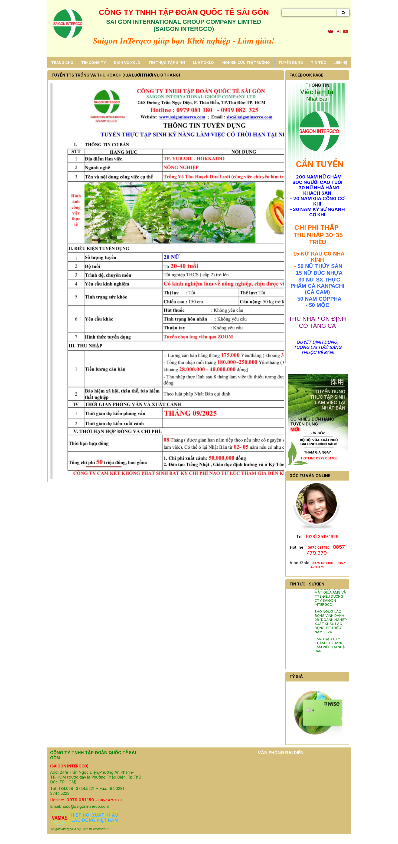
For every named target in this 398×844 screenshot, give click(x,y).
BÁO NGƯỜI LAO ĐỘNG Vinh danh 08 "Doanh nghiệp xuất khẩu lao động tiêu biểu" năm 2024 (331, 616)
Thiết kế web (174, 839)
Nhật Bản (317, 99)
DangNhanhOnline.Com (214, 839)
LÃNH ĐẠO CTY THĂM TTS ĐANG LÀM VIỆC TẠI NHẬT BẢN (331, 639)
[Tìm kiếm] (343, 12)
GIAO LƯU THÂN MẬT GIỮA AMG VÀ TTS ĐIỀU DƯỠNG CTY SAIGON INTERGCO (330, 591)
